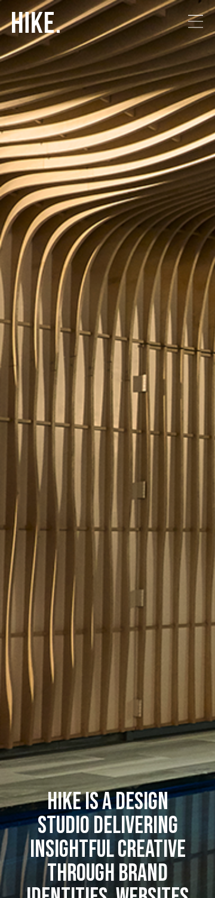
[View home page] (36, 24)
